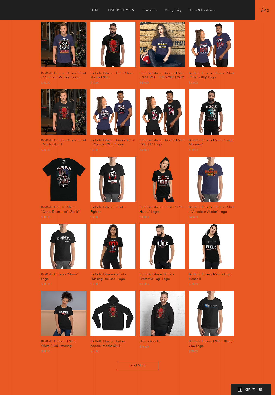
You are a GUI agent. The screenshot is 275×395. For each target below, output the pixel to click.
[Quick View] (63, 44)
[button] (266, 9)
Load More (137, 365)
